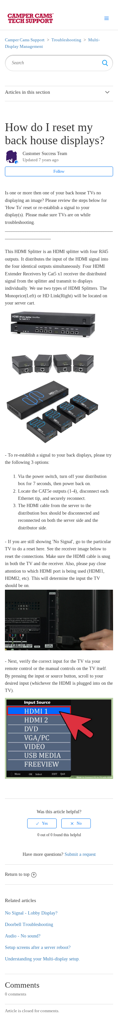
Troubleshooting (66, 39)
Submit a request (80, 854)
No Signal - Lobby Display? (31, 913)
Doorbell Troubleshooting (29, 924)
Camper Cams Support (25, 39)
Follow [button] (59, 171)
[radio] (42, 823)
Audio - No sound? (22, 936)
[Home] (30, 17)
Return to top (17, 874)
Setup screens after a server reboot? (37, 947)
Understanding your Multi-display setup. (42, 958)
